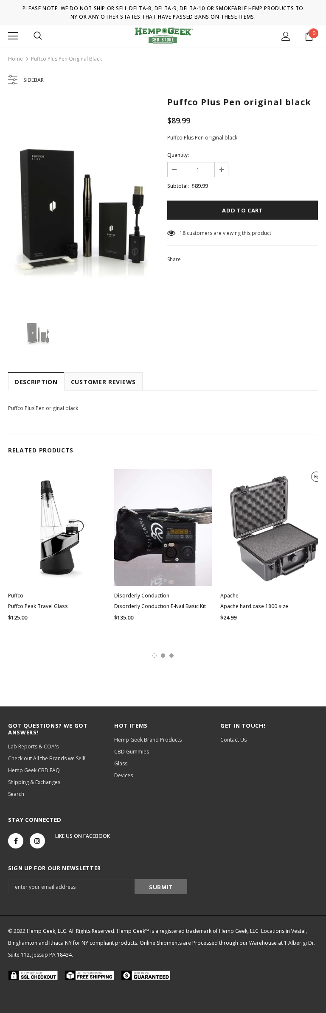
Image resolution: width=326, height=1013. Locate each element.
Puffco (15, 595)
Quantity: (178, 155)
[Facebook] (15, 840)
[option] (83, 200)
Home (15, 58)
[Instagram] (37, 840)
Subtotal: (178, 186)
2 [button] (163, 655)
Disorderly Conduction (141, 595)
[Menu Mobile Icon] (13, 36)
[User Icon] (285, 36)
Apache (229, 595)
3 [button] (171, 655)
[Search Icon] (38, 36)
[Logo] (163, 35)
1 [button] (154, 655)
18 (182, 233)
